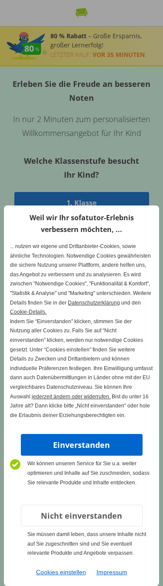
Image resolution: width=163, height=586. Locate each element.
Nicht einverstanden (81, 515)
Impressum (111, 572)
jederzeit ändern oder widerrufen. (71, 397)
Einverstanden (81, 445)
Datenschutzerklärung (94, 303)
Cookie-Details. (28, 312)
